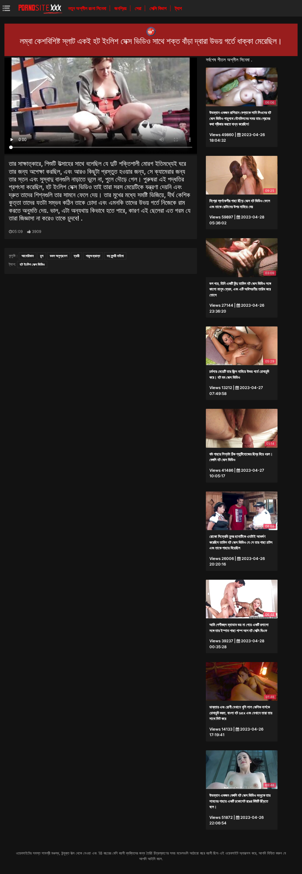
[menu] (6, 8)
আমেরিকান (28, 256)
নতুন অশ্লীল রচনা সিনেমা (87, 8)
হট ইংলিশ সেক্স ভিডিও (32, 264)
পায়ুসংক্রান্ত (93, 256)
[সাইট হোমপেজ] (40, 8)
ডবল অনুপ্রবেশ (58, 256)
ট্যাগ (178, 8)
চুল (41, 256)
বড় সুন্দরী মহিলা (115, 256)
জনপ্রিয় (121, 8)
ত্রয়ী (76, 256)
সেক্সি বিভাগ (159, 8)
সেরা (138, 8)
